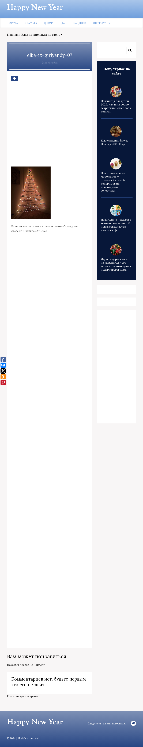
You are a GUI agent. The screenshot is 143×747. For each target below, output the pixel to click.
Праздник (79, 23)
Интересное (102, 23)
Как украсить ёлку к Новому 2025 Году (114, 142)
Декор (48, 23)
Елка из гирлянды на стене (40, 35)
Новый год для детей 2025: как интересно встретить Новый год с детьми (116, 106)
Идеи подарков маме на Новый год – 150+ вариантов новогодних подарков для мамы (116, 264)
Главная (13, 35)
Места (13, 23)
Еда (62, 23)
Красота (31, 23)
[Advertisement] (61, 126)
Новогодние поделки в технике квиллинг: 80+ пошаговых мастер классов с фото (116, 225)
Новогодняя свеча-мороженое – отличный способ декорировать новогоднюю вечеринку (113, 181)
